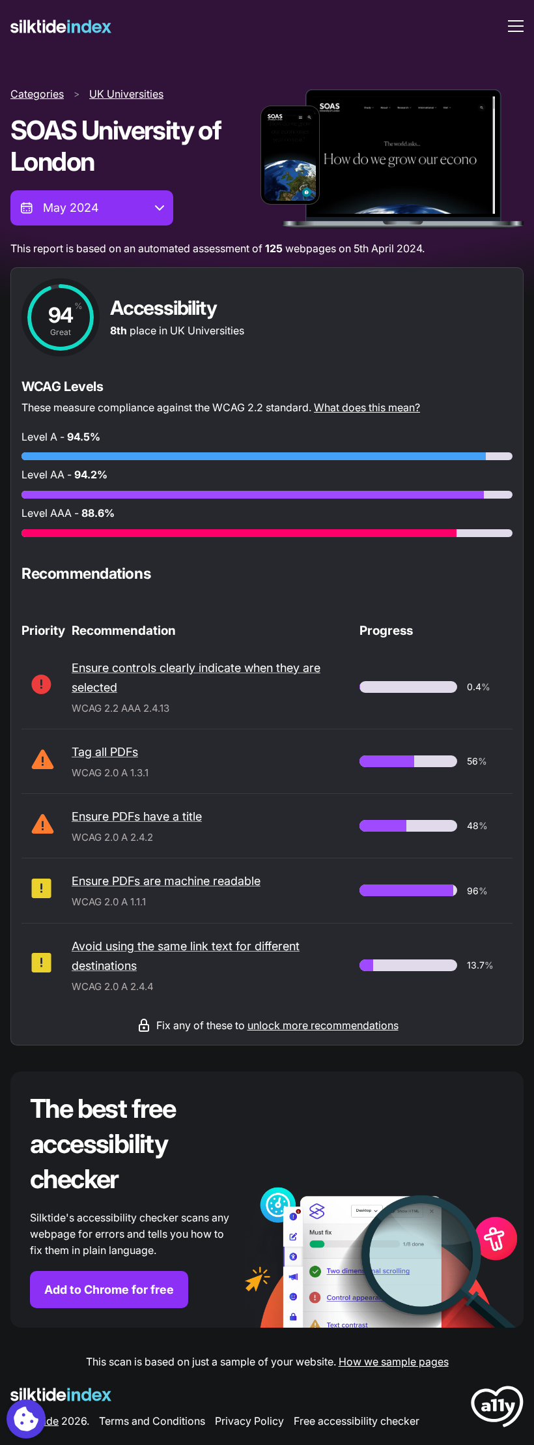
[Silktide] (60, 26)
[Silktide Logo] (60, 1394)
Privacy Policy (249, 1420)
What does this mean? (367, 407)
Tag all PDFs (105, 752)
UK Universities (126, 93)
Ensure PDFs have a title (137, 816)
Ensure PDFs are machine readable (166, 881)
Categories (37, 93)
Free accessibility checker (356, 1420)
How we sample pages (394, 1361)
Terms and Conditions (152, 1420)
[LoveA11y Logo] (497, 1409)
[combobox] (91, 208)
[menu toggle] (515, 26)
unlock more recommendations (323, 1025)
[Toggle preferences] (26, 1418)
